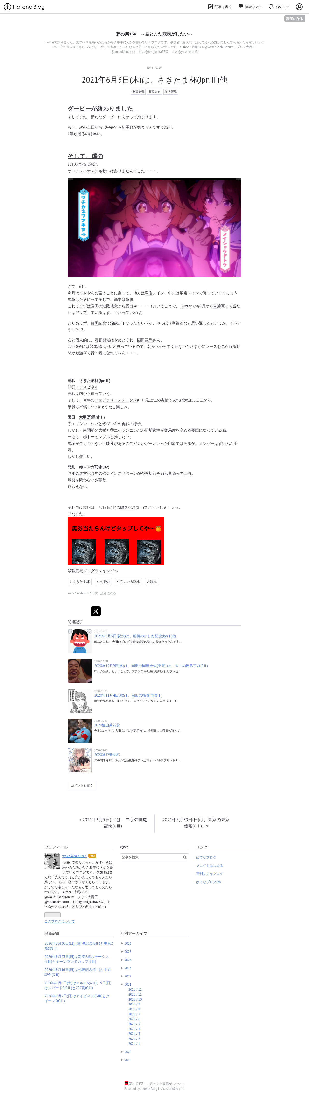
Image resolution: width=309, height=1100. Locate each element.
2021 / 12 (135, 989)
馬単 (71, 299)
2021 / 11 (135, 994)
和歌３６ (154, 91)
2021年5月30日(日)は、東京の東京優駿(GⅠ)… (196, 823)
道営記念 (87, 473)
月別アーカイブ (133, 933)
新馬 (125, 127)
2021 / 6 (134, 1019)
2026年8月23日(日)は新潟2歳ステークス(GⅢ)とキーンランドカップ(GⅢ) (76, 959)
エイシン (79, 423)
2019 (128, 1060)
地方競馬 (171, 91)
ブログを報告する (172, 1089)
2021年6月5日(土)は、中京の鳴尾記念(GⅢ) (113, 823)
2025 (128, 951)
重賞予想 (138, 91)
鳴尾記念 (128, 507)
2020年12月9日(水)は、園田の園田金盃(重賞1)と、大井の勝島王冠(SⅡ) (151, 665)
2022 (128, 976)
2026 (128, 943)
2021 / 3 (134, 1033)
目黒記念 (98, 323)
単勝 (149, 292)
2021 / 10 (135, 999)
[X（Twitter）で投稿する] (96, 611)
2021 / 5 (134, 1024)
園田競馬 (145, 339)
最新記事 (52, 933)
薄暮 (98, 339)
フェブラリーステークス (116, 400)
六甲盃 (85, 417)
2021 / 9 (134, 1004)
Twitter (186, 305)
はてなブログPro (208, 882)
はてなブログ (206, 857)
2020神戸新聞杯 (107, 754)
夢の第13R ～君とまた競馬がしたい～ (154, 34)
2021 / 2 (134, 1039)
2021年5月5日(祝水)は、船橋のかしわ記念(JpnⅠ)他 (135, 636)
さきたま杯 (88, 380)
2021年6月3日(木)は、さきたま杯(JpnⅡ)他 (154, 80)
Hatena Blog (148, 1089)
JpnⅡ (104, 380)
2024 (128, 960)
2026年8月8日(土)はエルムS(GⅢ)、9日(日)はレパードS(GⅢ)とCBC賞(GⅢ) (77, 985)
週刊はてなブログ (209, 874)
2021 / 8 (134, 1009)
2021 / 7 (134, 1014)
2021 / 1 (134, 1043)
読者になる (294, 18)
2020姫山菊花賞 (107, 725)
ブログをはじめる (209, 865)
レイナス (87, 170)
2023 (128, 968)
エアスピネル (86, 387)
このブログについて (59, 921)
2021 (128, 984)
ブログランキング (98, 570)
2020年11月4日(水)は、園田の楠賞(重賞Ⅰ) (128, 695)
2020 (128, 1052)
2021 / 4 (134, 1029)
